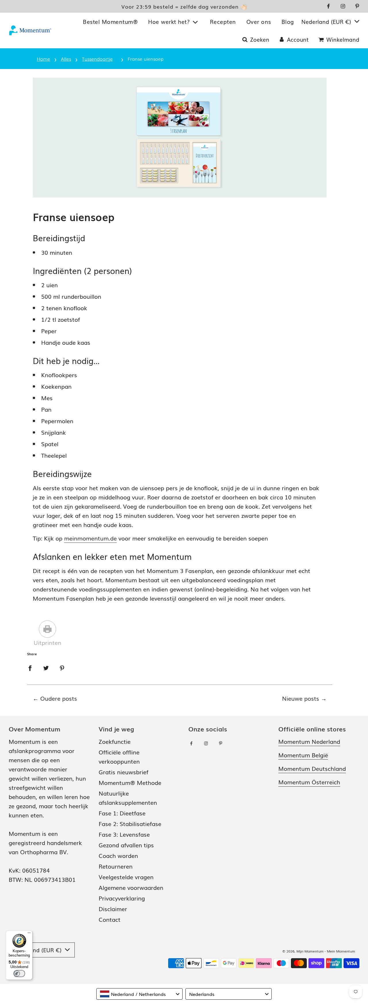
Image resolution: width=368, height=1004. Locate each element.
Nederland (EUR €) (327, 22)
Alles (66, 58)
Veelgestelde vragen (126, 876)
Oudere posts (58, 698)
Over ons (258, 22)
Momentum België (303, 754)
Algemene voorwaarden (131, 887)
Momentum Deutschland (312, 768)
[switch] (19, 973)
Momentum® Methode (130, 782)
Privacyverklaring (122, 898)
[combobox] (139, 994)
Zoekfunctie (115, 741)
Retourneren (116, 866)
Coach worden (118, 855)
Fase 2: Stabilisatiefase (130, 823)
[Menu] (29, 934)
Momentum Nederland (309, 741)
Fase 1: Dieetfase (122, 812)
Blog (287, 22)
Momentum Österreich (309, 781)
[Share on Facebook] (30, 667)
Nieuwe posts (300, 698)
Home (43, 58)
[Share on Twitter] (46, 667)
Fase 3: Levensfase (124, 834)
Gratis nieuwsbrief (123, 771)
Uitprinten (47, 642)
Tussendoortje (97, 58)
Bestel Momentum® (110, 22)
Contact (109, 919)
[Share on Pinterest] (62, 667)
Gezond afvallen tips (126, 844)
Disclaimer (113, 908)
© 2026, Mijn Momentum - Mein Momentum (318, 951)
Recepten (223, 22)
